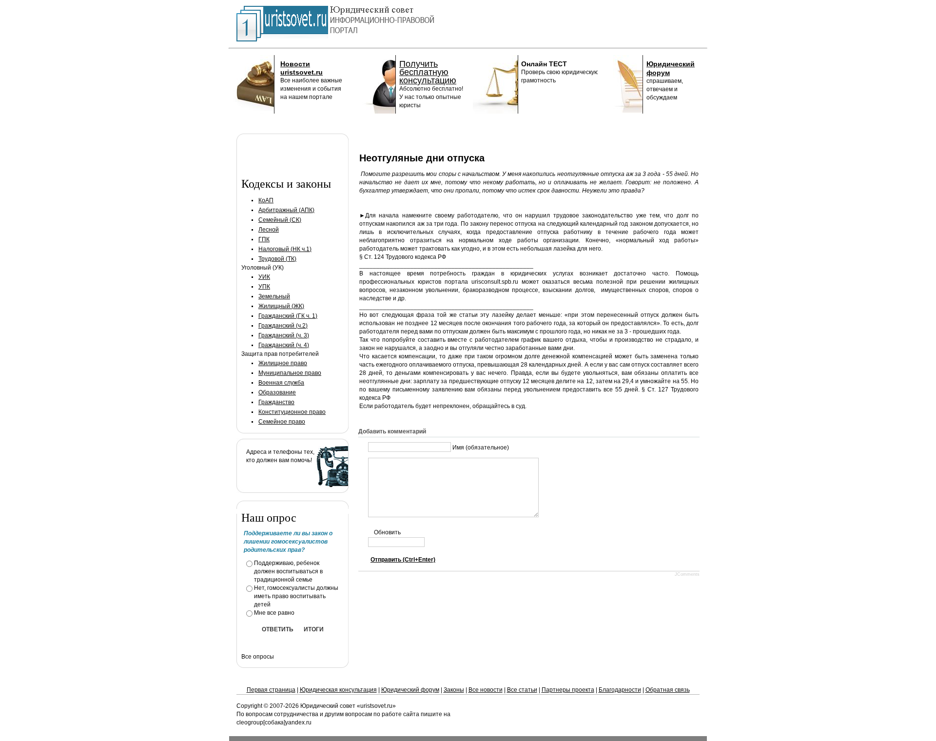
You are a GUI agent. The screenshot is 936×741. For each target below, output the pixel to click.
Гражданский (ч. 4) (283, 345)
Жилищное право (282, 363)
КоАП (265, 200)
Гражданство (276, 402)
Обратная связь (667, 689)
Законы (454, 689)
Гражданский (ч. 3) (283, 335)
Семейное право (281, 421)
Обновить (387, 532)
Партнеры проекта (568, 689)
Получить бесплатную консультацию (427, 72)
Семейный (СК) (279, 219)
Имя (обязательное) (480, 447)
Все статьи (522, 689)
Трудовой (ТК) (277, 258)
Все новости (485, 689)
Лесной (268, 229)
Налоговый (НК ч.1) (285, 249)
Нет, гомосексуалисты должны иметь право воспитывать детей (296, 596)
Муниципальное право (289, 373)
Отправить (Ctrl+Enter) (402, 559)
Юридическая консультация (338, 689)
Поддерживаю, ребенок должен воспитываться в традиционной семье (288, 571)
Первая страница (271, 689)
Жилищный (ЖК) (281, 306)
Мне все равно (274, 612)
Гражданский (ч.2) (283, 325)
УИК (264, 276)
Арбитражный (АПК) (286, 210)
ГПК (264, 239)
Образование (277, 392)
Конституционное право (292, 412)
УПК (264, 286)
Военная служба (281, 382)
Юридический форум (410, 689)
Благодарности (620, 689)
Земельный (274, 296)
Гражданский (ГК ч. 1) (287, 315)
